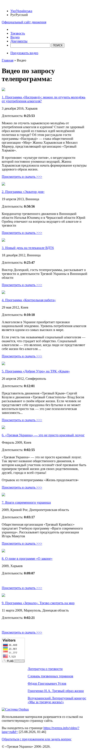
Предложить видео (24, 53)
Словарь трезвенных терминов (50, 676)
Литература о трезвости (45, 669)
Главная (7, 60)
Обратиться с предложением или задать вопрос (37, 739)
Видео (15, 37)
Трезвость (17, 33)
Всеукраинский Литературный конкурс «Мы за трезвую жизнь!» (57, 700)
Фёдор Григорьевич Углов (47, 683)
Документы (18, 41)
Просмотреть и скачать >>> (22, 176)
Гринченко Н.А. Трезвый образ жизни (56, 691)
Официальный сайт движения (24, 22)
